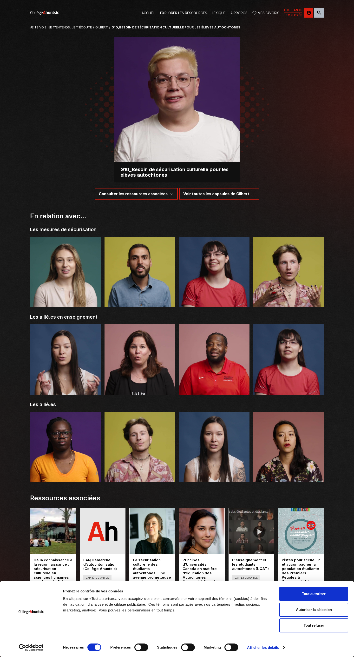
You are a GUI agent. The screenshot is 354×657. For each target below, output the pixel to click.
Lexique (219, 13)
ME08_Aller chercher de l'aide (140, 303)
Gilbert (101, 27)
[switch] (141, 647)
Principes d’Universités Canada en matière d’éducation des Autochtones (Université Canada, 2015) (200, 573)
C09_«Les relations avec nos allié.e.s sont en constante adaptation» (288, 476)
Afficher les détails (263, 647)
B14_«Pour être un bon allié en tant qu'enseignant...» (65, 388)
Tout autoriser (314, 594)
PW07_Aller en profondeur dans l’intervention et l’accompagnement (214, 388)
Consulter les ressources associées (133, 193)
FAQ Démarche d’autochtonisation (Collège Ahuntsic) (102, 564)
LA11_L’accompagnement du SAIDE (214, 303)
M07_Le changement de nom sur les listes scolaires (288, 301)
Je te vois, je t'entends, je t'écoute (61, 27)
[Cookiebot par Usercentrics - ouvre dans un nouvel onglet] (31, 647)
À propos (239, 13)
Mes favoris (268, 13)
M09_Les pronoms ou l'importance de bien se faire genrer (140, 476)
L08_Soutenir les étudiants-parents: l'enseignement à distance (65, 301)
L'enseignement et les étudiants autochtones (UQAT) (251, 564)
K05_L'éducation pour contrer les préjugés (65, 476)
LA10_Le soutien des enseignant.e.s (288, 391)
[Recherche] (319, 13)
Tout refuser (314, 625)
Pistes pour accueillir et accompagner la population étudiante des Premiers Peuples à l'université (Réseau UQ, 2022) (301, 573)
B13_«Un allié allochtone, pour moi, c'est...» (214, 476)
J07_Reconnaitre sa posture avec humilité (139, 388)
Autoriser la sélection (314, 610)
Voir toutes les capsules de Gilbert (216, 193)
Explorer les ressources (183, 13)
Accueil (148, 13)
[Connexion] (308, 13)
